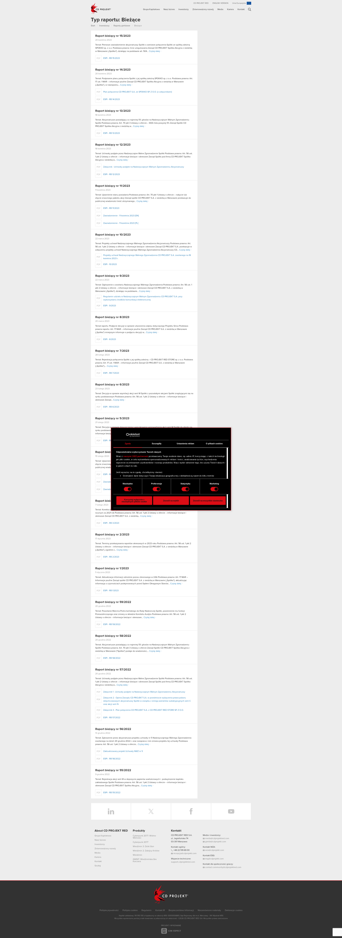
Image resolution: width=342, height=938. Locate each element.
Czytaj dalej (154, 51)
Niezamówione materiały (209, 910)
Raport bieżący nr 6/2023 (112, 384)
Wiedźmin (137, 855)
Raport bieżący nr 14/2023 (113, 69)
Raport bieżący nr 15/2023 (113, 35)
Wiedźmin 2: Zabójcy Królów (146, 851)
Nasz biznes (169, 9)
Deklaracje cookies (233, 910)
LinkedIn (111, 811)
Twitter (151, 811)
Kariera (230, 9)
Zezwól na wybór (171, 500)
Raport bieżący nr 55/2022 (113, 770)
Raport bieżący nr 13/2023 (113, 110)
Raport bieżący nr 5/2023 (112, 418)
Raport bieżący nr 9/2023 (112, 275)
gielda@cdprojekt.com (215, 842)
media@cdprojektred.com (217, 838)
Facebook (191, 811)
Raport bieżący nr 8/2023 (112, 317)
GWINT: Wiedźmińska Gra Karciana (144, 860)
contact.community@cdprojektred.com (223, 867)
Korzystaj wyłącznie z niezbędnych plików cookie (134, 500)
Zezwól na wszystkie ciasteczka (208, 500)
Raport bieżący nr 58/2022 (113, 636)
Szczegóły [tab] (157, 443)
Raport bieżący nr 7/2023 (112, 350)
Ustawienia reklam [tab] (185, 443)
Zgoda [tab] (128, 443)
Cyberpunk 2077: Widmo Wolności (144, 837)
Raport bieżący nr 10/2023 (113, 234)
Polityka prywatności (109, 910)
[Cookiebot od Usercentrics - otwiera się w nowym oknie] (128, 435)
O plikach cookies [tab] (214, 443)
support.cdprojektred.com (183, 862)
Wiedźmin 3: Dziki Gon (143, 846)
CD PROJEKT (101, 8)
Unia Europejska (239, 3)
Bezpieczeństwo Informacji (181, 910)
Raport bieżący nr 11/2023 (112, 185)
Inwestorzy (183, 9)
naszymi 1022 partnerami (135, 456)
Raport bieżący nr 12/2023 (113, 144)
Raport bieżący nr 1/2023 (112, 568)
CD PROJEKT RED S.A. (181, 835)
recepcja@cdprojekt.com (185, 853)
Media (220, 9)
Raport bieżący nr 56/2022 (113, 729)
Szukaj (249, 9)
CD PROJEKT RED (201, 3)
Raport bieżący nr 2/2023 (112, 534)
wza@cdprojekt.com (214, 850)
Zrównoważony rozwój (203, 9)
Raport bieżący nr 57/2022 (113, 669)
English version (220, 3)
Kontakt (241, 9)
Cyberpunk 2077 (140, 842)
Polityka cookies (130, 910)
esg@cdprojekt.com (214, 859)
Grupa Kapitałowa (151, 9)
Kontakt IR (160, 910)
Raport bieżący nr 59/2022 (113, 602)
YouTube (231, 811)
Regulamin (146, 910)
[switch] (156, 489)
